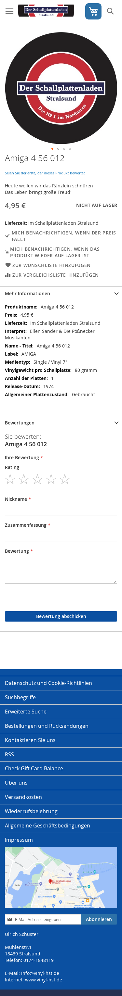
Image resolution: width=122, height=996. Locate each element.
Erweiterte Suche (26, 711)
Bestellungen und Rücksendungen (46, 725)
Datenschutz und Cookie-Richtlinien (48, 683)
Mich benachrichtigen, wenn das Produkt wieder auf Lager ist (55, 252)
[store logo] (46, 13)
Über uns (16, 782)
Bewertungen (19, 423)
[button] (52, 149)
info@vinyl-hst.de (40, 973)
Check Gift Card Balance (34, 768)
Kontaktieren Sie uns (30, 740)
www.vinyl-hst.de (43, 980)
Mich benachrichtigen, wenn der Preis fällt (64, 236)
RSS (9, 754)
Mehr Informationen (27, 293)
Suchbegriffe (20, 697)
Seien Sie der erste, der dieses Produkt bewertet (45, 172)
